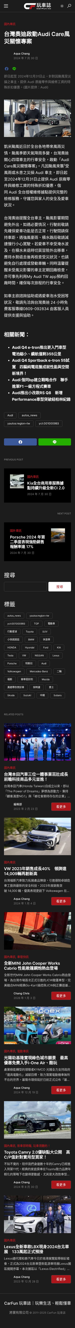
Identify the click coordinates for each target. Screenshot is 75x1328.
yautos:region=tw (18, 423)
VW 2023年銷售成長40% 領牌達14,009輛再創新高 (35, 871)
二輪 (59, 671)
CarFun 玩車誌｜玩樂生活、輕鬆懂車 (37, 1303)
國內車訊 (9, 24)
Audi (10, 415)
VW (24, 655)
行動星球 (12, 631)
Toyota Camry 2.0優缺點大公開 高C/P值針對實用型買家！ (37, 1155)
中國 (42, 695)
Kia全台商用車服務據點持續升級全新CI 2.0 (46, 485)
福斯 (9, 679)
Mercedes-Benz (39, 671)
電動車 (51, 623)
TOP (36, 623)
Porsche (12, 663)
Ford (45, 647)
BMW (31, 639)
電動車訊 (23, 1051)
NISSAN (39, 655)
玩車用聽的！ (41, 1145)
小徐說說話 (13, 639)
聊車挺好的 (27, 679)
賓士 (51, 687)
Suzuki (27, 695)
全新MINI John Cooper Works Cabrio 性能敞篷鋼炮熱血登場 (32, 966)
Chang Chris (21, 993)
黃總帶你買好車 (15, 687)
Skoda (11, 695)
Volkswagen (14, 671)
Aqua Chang (22, 53)
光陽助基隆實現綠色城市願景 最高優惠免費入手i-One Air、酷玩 (36, 1060)
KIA (59, 647)
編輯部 (18, 804)
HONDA (11, 647)
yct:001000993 (49, 423)
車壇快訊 (23, 957)
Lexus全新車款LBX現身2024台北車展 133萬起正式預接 (36, 1249)
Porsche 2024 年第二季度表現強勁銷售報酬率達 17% (27, 542)
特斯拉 (29, 663)
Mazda (46, 679)
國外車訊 (15, 530)
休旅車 (46, 639)
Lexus (56, 655)
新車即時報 (24, 1145)
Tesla (10, 655)
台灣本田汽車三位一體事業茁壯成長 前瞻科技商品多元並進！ (37, 777)
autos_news (29, 415)
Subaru (58, 695)
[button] (6, 6)
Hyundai (29, 647)
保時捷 (36, 687)
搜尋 (9, 575)
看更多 (61, 807)
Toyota (30, 631)
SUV (44, 631)
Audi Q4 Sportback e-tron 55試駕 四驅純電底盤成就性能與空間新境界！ (40, 367)
